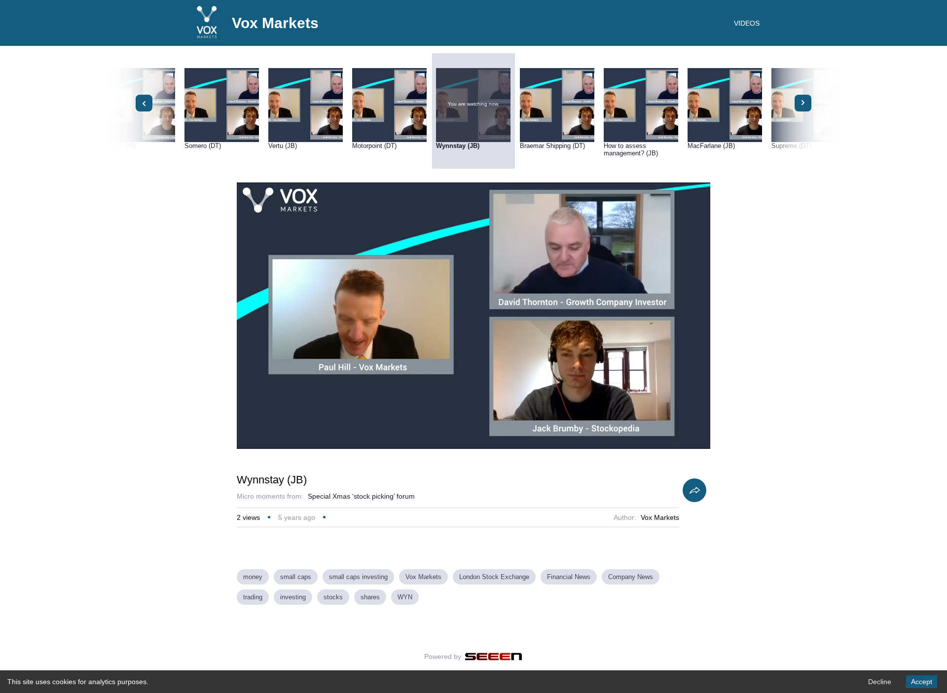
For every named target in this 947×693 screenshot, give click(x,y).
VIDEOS (747, 23)
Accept (921, 682)
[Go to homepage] (207, 39)
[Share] (694, 490)
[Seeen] (493, 656)
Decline (879, 682)
